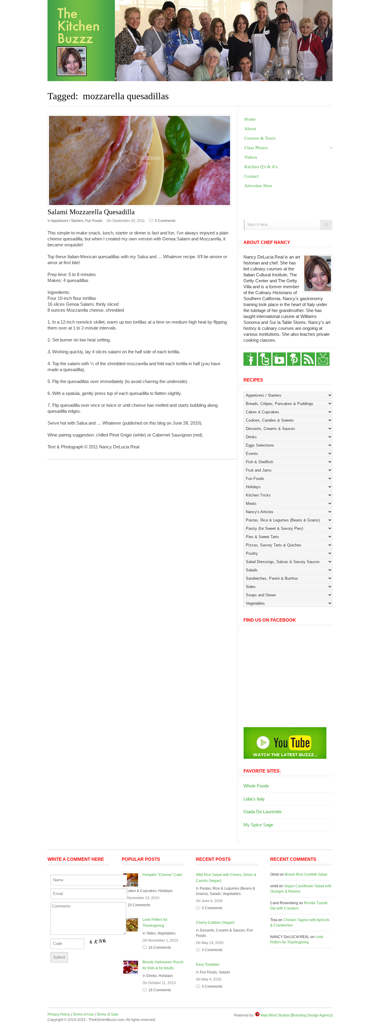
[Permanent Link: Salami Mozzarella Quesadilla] (142, 160)
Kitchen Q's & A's (261, 166)
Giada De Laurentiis (262, 811)
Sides (151, 933)
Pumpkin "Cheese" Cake (162, 875)
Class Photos (256, 147)
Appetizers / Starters (67, 221)
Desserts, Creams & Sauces (222, 930)
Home (250, 119)
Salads (215, 894)
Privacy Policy (59, 1014)
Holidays (165, 891)
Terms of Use (83, 1014)
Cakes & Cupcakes (141, 891)
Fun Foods (93, 221)
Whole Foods (256, 785)
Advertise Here (258, 185)
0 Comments (165, 221)
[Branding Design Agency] (311, 1015)
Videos (250, 157)
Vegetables (166, 933)
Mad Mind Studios (275, 1015)
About (250, 128)
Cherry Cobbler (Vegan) (215, 923)
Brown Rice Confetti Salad (306, 874)
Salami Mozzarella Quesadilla (91, 212)
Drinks (151, 976)
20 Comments (139, 905)
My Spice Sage (258, 824)
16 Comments (159, 947)
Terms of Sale (107, 1014)
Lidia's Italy (254, 798)
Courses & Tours (260, 138)
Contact (251, 176)
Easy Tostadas (207, 964)
